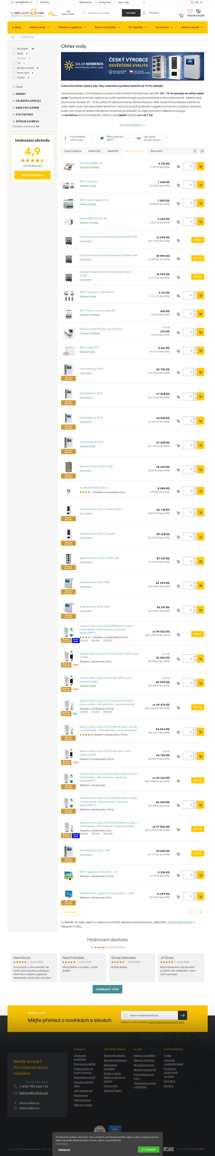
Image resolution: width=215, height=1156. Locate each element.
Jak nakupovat (68, 12)
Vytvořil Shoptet (184, 1149)
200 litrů (107, 640)
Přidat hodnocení (32, 175)
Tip (20, 63)
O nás (167, 1055)
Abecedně (156, 150)
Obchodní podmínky (80, 1057)
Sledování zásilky (114, 1055)
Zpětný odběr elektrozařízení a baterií (114, 1077)
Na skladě (25, 48)
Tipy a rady (123, 2)
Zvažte (23, 77)
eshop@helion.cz (33, 1093)
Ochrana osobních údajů (173, 1062)
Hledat (131, 12)
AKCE (22, 53)
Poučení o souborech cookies (171, 1072)
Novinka (23, 58)
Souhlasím (150, 1149)
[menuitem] (16, 27)
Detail (198, 240)
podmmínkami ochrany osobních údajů (166, 1022)
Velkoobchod (85, 2)
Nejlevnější (94, 150)
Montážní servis (144, 1065)
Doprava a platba (85, 1064)
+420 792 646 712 (33, 1086)
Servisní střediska (115, 1060)
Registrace (81, 1095)
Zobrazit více (107, 989)
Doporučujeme (72, 150)
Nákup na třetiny (144, 1060)
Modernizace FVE (145, 1070)
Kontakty (44, 2)
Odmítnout (62, 1143)
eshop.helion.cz (29, 1102)
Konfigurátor (105, 2)
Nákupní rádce (83, 1105)
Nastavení (64, 1149)
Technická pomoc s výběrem (145, 1085)
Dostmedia (198, 1149)
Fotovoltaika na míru (144, 1076)
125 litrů (84, 640)
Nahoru (71, 912)
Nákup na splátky (145, 1055)
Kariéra (168, 1086)
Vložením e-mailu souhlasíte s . (152, 1022)
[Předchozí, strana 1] (194, 912)
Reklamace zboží (84, 1077)
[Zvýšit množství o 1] (195, 164)
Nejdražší (113, 150)
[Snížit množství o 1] (195, 168)
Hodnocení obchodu (107, 939)
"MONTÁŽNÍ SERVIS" (180, 922)
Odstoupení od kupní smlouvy (83, 1070)
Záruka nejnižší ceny (83, 1084)
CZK (197, 2)
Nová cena (25, 72)
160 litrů (95, 640)
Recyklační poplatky (110, 1066)
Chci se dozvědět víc (131, 124)
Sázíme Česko (113, 1090)
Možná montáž (28, 68)
